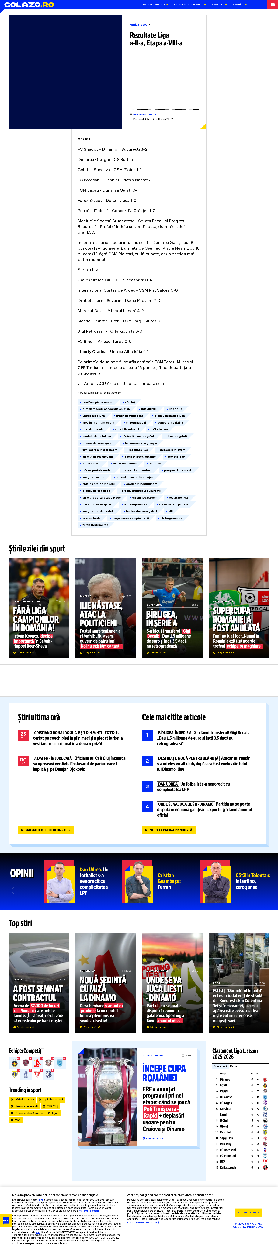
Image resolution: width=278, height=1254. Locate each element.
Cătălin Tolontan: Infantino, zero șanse (239, 881)
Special (237, 4)
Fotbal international (188, 4)
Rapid (224, 1091)
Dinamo (225, 1079)
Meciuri (234, 1066)
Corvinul (225, 1109)
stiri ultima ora (24, 1099)
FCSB (223, 1085)
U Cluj (224, 1120)
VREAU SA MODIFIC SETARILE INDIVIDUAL (248, 1225)
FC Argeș (226, 1103)
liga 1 (55, 1113)
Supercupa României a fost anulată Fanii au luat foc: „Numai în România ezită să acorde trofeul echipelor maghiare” (239, 608)
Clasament (220, 1066)
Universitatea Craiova (29, 1113)
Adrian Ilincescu (144, 114)
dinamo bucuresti (26, 1106)
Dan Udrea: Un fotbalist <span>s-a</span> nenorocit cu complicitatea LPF (83, 881)
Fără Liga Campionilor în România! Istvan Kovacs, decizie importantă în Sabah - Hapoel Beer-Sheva (39, 608)
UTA (222, 1162)
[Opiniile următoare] (31, 890)
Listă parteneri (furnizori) (143, 1222)
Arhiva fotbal (139, 24)
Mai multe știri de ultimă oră (48, 830)
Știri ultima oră (39, 717)
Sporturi (217, 4)
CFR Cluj (52, 1106)
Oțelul (224, 1126)
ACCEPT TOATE (248, 1212)
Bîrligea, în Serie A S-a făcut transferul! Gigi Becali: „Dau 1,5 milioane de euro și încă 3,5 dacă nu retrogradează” (172, 608)
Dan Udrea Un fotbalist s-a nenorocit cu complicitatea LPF (199, 787)
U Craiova (226, 1097)
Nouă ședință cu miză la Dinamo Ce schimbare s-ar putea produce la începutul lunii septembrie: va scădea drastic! (105, 983)
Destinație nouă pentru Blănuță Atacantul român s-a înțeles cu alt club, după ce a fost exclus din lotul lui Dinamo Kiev (199, 763)
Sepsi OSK (226, 1138)
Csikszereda (228, 1167)
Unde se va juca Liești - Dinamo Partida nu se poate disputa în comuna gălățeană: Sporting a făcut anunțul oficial (199, 809)
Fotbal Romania (154, 4)
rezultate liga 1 (179, 497)
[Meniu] (272, 4)
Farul (223, 1115)
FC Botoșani (228, 1150)
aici (38, 1232)
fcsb (18, 1120)
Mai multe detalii (89, 1210)
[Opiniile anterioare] (13, 890)
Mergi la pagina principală (171, 830)
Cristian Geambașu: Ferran (161, 881)
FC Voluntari (228, 1156)
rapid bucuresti (53, 1099)
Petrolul (225, 1132)
